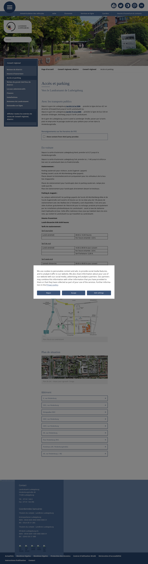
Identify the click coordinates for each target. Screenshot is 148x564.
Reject (48, 293)
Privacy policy (52, 285)
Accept (73, 293)
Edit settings (99, 293)
